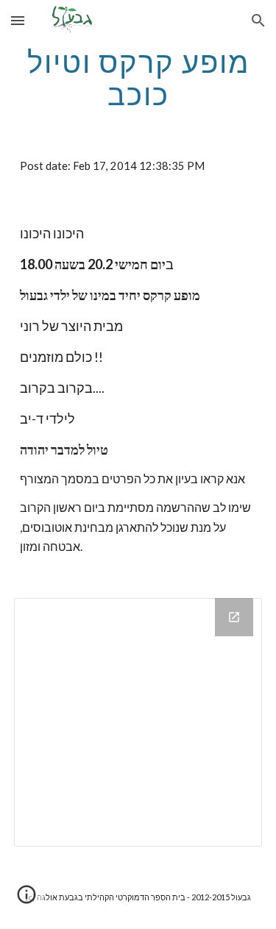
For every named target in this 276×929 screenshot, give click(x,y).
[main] (138, 78)
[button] (17, 20)
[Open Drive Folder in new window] (234, 617)
